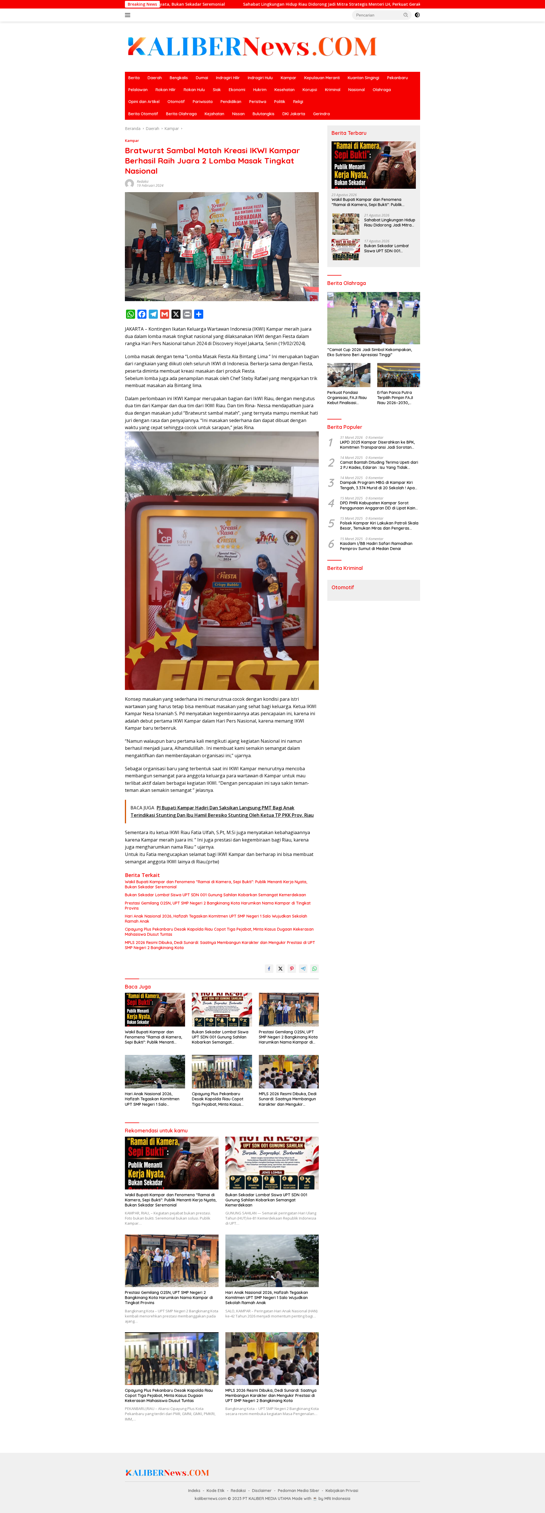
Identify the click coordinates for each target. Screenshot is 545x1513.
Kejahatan (214, 113)
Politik (279, 101)
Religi (298, 101)
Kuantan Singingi (363, 77)
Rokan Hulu (194, 89)
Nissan (238, 113)
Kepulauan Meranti (322, 77)
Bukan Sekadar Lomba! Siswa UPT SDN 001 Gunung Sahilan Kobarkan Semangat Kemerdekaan (215, 894)
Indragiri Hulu (260, 77)
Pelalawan (138, 89)
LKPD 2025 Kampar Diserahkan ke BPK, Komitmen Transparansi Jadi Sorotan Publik (377, 445)
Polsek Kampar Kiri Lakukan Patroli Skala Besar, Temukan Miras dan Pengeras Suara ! (379, 526)
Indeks (194, 1490)
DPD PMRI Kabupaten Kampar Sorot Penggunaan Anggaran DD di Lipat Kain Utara (377, 505)
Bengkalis (179, 77)
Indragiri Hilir (228, 77)
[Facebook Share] (269, 968)
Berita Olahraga (181, 113)
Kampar (288, 77)
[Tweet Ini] (280, 968)
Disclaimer (262, 1490)
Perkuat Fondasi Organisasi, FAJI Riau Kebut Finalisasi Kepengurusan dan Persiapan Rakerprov (347, 398)
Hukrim (260, 89)
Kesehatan (284, 89)
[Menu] (129, 15)
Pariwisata (203, 101)
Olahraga (382, 89)
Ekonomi (237, 89)
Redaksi (142, 181)
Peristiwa (257, 101)
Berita (134, 77)
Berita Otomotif (143, 113)
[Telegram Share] (303, 968)
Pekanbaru (397, 77)
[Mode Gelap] (417, 15)
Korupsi (310, 89)
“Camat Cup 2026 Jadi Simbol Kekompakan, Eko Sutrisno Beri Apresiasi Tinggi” (369, 352)
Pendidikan (231, 101)
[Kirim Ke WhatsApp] (314, 968)
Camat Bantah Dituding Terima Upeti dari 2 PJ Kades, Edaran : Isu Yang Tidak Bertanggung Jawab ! (379, 465)
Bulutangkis (263, 113)
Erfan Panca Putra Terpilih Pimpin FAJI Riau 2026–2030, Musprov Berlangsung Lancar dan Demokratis (398, 398)
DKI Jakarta (293, 113)
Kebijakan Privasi (342, 1490)
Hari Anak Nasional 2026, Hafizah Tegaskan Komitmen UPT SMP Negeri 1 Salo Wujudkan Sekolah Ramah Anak (216, 919)
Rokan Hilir (166, 89)
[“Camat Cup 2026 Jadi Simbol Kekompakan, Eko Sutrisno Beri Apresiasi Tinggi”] (373, 318)
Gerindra (321, 113)
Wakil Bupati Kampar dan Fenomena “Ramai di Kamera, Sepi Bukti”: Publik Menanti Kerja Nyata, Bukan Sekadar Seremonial (216, 884)
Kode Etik (216, 1490)
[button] (406, 14)
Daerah (155, 77)
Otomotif (176, 101)
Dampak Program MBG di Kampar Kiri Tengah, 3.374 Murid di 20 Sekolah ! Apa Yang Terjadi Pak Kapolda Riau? (377, 485)
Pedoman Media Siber (298, 1490)
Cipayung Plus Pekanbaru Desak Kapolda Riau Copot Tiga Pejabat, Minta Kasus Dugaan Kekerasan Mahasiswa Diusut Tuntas (219, 932)
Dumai (202, 77)
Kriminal (332, 89)
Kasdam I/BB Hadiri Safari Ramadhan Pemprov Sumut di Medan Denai (376, 546)
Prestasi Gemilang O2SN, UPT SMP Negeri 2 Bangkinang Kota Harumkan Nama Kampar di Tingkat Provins (218, 906)
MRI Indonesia (337, 1498)
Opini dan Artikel (144, 101)
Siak (217, 89)
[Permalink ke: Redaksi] (129, 183)
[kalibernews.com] (252, 46)
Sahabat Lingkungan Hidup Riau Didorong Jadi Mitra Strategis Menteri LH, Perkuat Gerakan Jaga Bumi (236, 4)
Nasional (356, 89)
